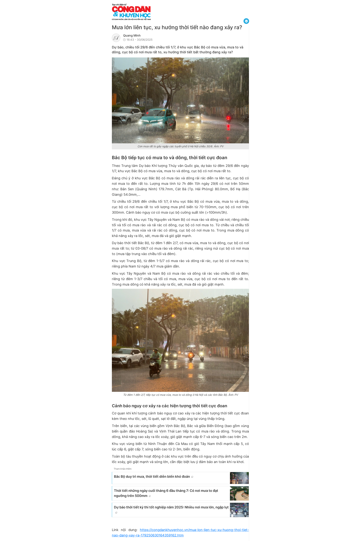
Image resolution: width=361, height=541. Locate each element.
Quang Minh (132, 35)
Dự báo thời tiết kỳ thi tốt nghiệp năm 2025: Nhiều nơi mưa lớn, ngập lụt (171, 507)
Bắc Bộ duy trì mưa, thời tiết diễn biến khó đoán (152, 476)
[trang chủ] (154, 12)
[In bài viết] (246, 21)
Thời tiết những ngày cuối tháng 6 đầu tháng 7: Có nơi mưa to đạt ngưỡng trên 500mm (166, 493)
